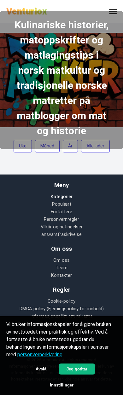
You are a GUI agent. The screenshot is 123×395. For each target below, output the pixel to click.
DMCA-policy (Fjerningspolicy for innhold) (62, 309)
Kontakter (61, 275)
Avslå (41, 369)
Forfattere (61, 212)
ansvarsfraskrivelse (61, 234)
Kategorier (62, 196)
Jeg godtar (77, 369)
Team (61, 268)
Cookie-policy (61, 301)
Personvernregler (61, 219)
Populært (61, 204)
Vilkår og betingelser (62, 227)
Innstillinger (61, 385)
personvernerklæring (39, 355)
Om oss (61, 260)
